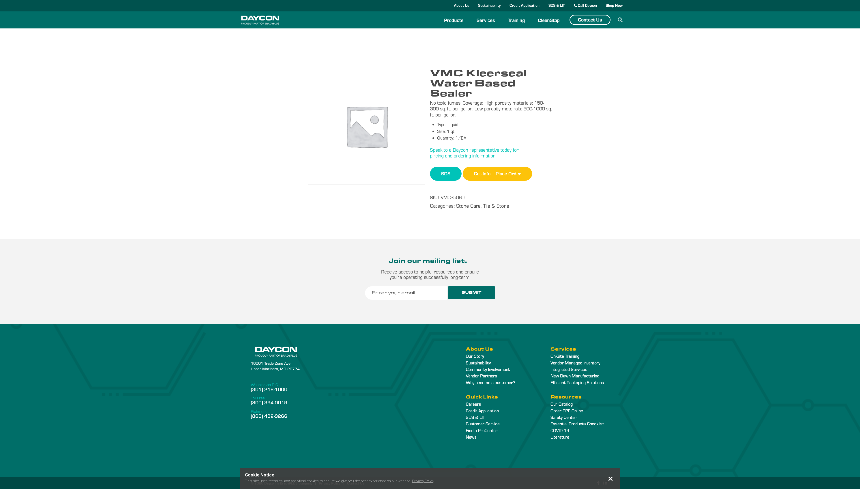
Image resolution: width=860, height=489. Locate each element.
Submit (472, 292)
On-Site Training (564, 355)
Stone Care (468, 205)
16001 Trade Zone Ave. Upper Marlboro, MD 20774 (275, 365)
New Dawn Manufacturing (574, 375)
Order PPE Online (566, 410)
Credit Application (525, 5)
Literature (559, 436)
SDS (445, 173)
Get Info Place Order (497, 173)
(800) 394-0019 (269, 402)
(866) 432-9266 (269, 415)
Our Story (475, 355)
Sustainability (489, 5)
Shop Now (614, 5)
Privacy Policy (423, 481)
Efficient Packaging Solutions (577, 382)
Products (454, 20)
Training (516, 20)
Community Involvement (488, 369)
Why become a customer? (490, 382)
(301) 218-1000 (269, 389)
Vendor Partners (481, 375)
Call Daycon (587, 5)
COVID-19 (559, 430)
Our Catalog (561, 403)
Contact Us (590, 19)
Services (486, 20)
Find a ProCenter (481, 430)
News (471, 436)
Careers (473, 403)
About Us (461, 5)
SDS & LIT (556, 5)
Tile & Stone (496, 205)
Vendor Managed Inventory (575, 362)
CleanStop (549, 20)
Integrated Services (568, 369)
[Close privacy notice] (610, 478)
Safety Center (563, 417)
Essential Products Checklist (577, 423)
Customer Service (483, 423)
